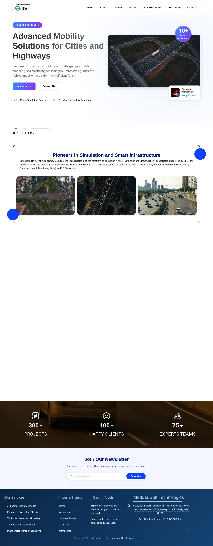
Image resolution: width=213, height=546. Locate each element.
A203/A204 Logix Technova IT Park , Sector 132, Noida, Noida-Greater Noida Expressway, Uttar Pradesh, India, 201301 (161, 509)
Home (90, 7)
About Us (104, 7)
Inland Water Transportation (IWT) (24, 530)
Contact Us (192, 7)
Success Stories (67, 518)
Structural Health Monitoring (21, 506)
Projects (132, 7)
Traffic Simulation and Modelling (23, 518)
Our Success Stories (152, 7)
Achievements (174, 7)
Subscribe (136, 476)
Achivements (66, 512)
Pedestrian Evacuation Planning (23, 512)
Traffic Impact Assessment (21, 524)
